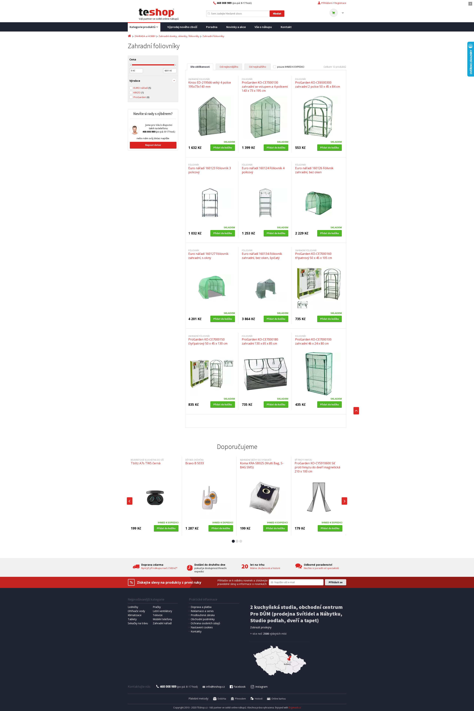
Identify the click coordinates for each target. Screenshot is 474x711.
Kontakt (286, 27)
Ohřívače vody (136, 611)
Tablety (132, 619)
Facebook (240, 686)
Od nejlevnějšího (229, 66)
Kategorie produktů (143, 27)
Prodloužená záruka (203, 615)
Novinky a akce (236, 27)
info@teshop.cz (215, 686)
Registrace (340, 3)
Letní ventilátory (162, 611)
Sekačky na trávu (138, 623)
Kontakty (196, 631)
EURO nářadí (142, 88)
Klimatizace (134, 615)
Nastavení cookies (202, 627)
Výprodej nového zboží (182, 27)
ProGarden (141, 97)
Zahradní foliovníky (213, 36)
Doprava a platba (201, 607)
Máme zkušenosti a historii (265, 568)
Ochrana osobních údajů (205, 623)
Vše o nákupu (263, 27)
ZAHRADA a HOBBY (145, 36)
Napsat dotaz (153, 145)
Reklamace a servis (202, 611)
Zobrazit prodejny (260, 627)
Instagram (261, 686)
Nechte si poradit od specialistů (321, 568)
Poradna (211, 27)
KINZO (138, 92)
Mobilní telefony (162, 619)
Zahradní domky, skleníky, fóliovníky (178, 36)
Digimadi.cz (295, 707)
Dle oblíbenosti (200, 66)
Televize (158, 615)
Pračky (157, 607)
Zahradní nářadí (162, 623)
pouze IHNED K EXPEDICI (290, 66)
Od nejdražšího (257, 66)
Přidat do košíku (222, 147)
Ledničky (133, 607)
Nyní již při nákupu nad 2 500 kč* (159, 568)
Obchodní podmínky (203, 619)
